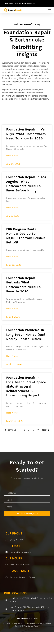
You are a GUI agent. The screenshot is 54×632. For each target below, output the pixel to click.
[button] (49, 10)
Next (45, 430)
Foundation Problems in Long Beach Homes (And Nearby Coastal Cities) (25, 334)
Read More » (12, 155)
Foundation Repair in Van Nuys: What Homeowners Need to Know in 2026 (26, 134)
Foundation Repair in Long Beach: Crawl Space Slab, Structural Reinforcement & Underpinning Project (26, 387)
